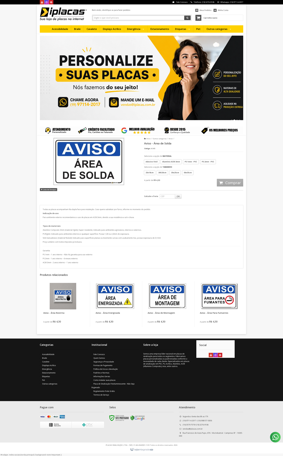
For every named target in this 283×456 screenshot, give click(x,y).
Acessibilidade (48, 354)
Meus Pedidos (205, 10)
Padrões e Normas (101, 373)
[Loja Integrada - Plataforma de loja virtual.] (141, 449)
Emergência (47, 369)
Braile (44, 358)
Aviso (171, 138)
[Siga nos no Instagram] (46, 2)
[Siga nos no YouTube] (211, 355)
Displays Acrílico (49, 365)
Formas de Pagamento (102, 365)
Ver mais (64, 313)
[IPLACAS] (63, 14)
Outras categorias (160, 138)
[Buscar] (187, 18)
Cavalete (45, 361)
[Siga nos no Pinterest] (51, 2)
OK (178, 196)
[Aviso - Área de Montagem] (167, 304)
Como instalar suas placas (104, 380)
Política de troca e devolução (105, 369)
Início (148, 138)
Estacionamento (49, 373)
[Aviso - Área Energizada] (115, 304)
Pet (43, 380)
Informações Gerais (101, 376)
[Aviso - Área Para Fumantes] (219, 304)
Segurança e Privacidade (103, 361)
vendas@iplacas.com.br (193, 429)
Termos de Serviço (101, 395)
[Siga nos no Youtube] (42, 2)
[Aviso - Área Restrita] (63, 304)
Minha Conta (223, 10)
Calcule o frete (151, 196)
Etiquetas (46, 376)
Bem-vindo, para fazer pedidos (111, 10)
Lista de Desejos (49, 189)
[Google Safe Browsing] (137, 418)
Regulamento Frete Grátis (104, 391)
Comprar (232, 182)
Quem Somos (99, 358)
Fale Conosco (182, 2)
